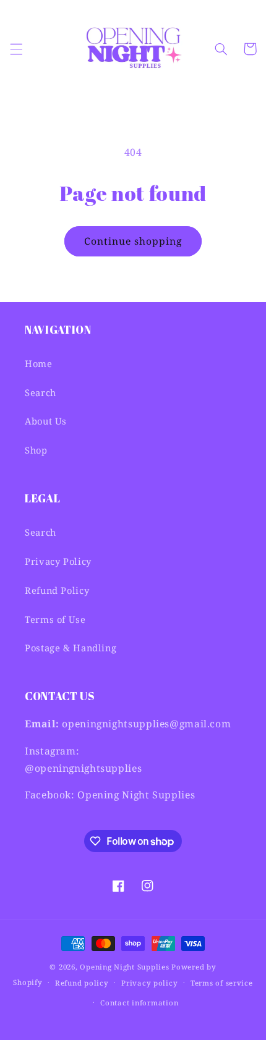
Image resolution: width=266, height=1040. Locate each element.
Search (40, 392)
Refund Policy (57, 590)
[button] (16, 49)
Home (39, 363)
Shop (36, 450)
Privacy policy (149, 982)
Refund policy (82, 982)
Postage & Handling (70, 647)
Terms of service (222, 982)
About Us (46, 421)
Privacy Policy (58, 561)
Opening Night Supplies (124, 966)
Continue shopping (133, 241)
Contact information (139, 1002)
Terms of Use (55, 619)
